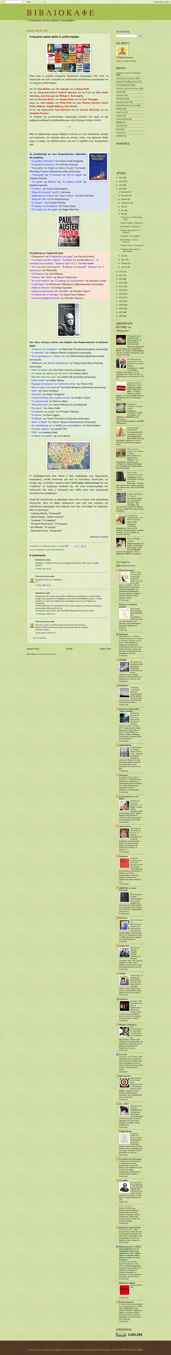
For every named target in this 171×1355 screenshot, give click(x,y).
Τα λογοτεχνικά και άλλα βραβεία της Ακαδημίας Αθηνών (130, 1305)
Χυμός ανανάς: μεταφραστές (133, 429)
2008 (121, 309)
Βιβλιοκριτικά (124, 1076)
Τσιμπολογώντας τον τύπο (126, 105)
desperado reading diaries (130, 1228)
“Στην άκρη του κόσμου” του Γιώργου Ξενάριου (135, 451)
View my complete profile (126, 61)
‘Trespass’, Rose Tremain (128, 1057)
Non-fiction (120, 126)
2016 (121, 279)
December (125, 192)
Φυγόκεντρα (121, 99)
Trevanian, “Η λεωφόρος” (130, 236)
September (125, 203)
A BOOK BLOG (125, 1132)
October (124, 199)
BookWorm (123, 686)
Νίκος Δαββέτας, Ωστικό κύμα (136, 1079)
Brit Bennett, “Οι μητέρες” (130, 227)
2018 (121, 272)
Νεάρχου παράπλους (128, 1025)
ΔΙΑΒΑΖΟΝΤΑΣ (125, 745)
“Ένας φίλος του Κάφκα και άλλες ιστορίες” (53, 168)
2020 (121, 185)
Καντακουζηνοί (136, 1183)
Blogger (140, 1350)
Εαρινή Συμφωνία (126, 1302)
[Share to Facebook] (82, 546)
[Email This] (75, 546)
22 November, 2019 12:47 (45, 614)
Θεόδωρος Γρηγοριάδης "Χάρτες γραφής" (129, 710)
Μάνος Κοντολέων (126, 570)
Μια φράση (135, 662)
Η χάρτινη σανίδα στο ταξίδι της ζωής (136, 1136)
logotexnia (123, 999)
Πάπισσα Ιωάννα (43, 576)
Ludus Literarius (126, 1206)
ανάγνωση (123, 775)
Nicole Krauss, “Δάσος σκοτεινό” (129, 241)
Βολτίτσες (123, 918)
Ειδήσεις (119, 109)
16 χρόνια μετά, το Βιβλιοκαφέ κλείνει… (135, 384)
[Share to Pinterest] (85, 546)
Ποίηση (119, 92)
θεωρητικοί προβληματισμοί (126, 82)
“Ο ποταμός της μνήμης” (43, 411)
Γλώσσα (119, 133)
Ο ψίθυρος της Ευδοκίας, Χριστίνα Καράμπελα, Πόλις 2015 (129, 1264)
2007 (121, 312)
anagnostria (124, 946)
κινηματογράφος (122, 119)
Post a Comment (39, 638)
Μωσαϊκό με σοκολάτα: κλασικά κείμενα (134, 406)
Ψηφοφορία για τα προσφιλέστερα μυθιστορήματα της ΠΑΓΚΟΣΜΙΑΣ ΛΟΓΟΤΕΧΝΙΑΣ (134, 340)
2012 (121, 294)
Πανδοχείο (123, 634)
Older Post (105, 648)
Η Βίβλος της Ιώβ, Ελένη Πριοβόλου (135, 803)
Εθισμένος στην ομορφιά (136, 1107)
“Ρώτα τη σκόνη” (39, 370)
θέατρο (119, 129)
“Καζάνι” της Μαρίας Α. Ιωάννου (135, 495)
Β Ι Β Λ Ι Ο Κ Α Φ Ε (60, 12)
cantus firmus (124, 826)
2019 (121, 189)
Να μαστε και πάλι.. (126, 1230)
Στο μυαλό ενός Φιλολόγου (130, 1159)
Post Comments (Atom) (47, 654)
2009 (121, 305)
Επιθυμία (134, 1001)
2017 (121, 275)
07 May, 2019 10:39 (43, 569)
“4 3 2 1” (73, 263)
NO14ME (122, 660)
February (124, 263)
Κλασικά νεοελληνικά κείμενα (127, 88)
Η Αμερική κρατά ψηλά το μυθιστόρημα (130, 250)
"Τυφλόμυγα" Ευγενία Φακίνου (130, 1161)
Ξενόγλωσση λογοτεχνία (54, 550)
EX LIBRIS (123, 1181)
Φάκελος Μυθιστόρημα (127, 1208)
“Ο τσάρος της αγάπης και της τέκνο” (50, 373)
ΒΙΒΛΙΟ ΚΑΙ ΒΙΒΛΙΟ (127, 1283)
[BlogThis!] (77, 546)
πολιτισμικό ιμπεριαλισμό (85, 482)
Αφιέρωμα (40, 550)
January (124, 267)
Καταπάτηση (135, 976)
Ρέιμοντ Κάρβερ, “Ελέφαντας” (132, 223)
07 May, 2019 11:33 (43, 585)
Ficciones (123, 1055)
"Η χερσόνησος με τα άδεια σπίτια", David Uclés (136, 750)
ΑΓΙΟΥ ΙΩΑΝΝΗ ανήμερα (133, 540)
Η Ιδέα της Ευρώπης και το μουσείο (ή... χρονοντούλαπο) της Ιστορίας (137, 862)
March (123, 260)
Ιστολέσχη (120, 112)
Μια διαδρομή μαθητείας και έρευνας (136, 831)
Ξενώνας (119, 116)
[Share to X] (80, 546)
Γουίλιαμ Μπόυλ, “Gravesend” (132, 245)
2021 (121, 181)
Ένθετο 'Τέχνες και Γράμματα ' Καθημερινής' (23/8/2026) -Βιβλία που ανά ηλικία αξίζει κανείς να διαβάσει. (130, 578)
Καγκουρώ (123, 856)
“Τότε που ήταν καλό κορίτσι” (45, 267)
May (123, 214)
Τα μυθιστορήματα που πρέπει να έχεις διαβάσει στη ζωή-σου (135, 361)
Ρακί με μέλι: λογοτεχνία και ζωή (134, 474)
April (123, 256)
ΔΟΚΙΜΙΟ (120, 136)
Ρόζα (34, 432)
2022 (121, 178)
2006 (121, 316)
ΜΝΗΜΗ (119, 122)
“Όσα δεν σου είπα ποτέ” (44, 377)
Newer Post (33, 648)
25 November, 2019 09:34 (45, 633)
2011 (121, 297)
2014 (121, 286)
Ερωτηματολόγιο (122, 102)
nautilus (122, 974)
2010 (121, 301)
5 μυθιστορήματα (136, 893)
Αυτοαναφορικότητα (124, 85)
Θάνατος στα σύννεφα (135, 949)
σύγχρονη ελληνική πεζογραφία (128, 73)
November (125, 196)
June (123, 210)
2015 (121, 283)
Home (69, 648)
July (123, 207)
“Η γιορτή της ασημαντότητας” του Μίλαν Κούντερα (135, 518)
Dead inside (135, 609)
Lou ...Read (124, 1104)
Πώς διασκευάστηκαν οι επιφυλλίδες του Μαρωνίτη (136, 1030)
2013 (121, 290)
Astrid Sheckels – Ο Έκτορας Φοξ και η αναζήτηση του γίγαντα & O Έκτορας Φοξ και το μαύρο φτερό (131, 639)
